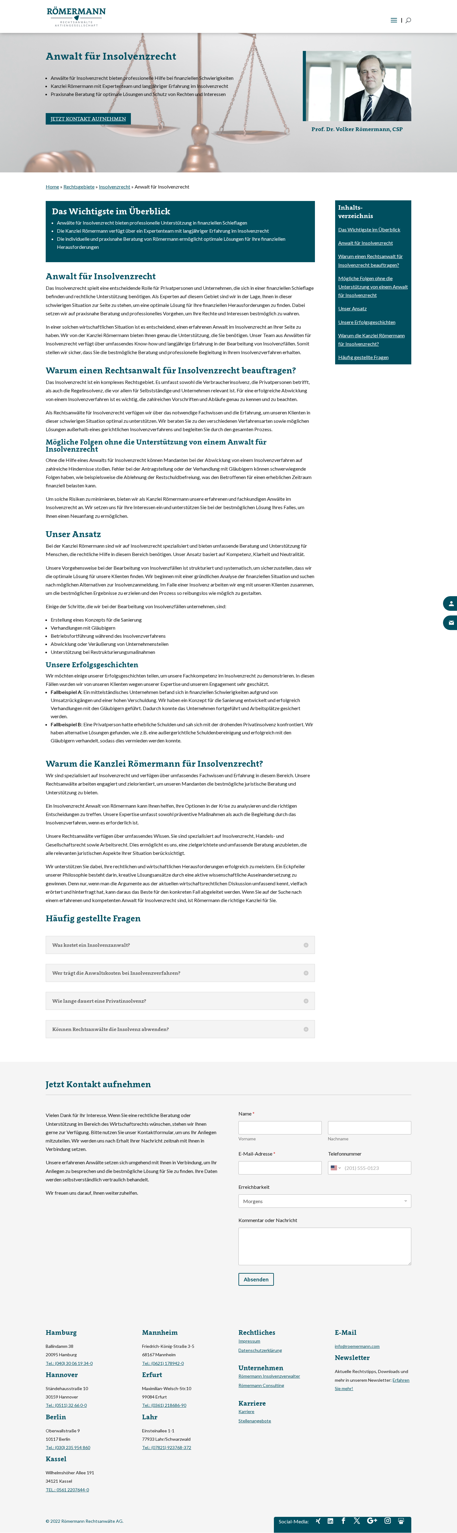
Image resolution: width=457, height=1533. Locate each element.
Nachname (338, 1138)
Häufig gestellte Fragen (363, 357)
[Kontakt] (450, 603)
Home (52, 186)
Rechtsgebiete (79, 186)
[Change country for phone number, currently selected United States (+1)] (335, 1168)
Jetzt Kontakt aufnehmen (88, 119)
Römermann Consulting (261, 1385)
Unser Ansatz (352, 308)
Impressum (249, 1341)
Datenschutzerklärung (260, 1350)
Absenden (256, 1279)
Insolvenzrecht (114, 186)
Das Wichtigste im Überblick (369, 229)
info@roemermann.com (357, 1346)
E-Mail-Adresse (256, 1154)
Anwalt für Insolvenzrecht (365, 243)
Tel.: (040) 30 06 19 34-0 (69, 1363)
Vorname (247, 1138)
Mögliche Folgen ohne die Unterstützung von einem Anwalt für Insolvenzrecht (373, 286)
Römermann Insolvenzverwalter (269, 1376)
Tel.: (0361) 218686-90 (164, 1405)
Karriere (246, 1411)
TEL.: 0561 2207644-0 (67, 1489)
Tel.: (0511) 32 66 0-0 (66, 1405)
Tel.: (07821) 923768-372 (166, 1447)
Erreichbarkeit (254, 1187)
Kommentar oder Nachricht (267, 1220)
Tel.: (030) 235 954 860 (68, 1447)
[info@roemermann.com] (450, 623)
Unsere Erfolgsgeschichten (366, 322)
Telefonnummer (345, 1154)
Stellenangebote (254, 1421)
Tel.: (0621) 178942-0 (163, 1363)
